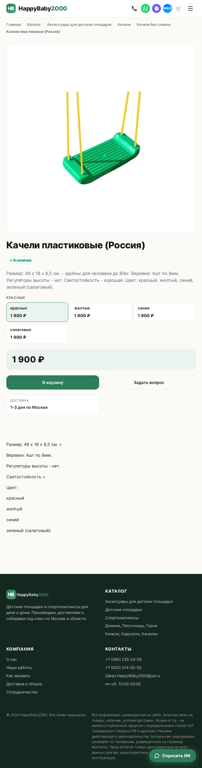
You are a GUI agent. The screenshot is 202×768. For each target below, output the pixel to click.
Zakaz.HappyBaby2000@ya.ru (132, 675)
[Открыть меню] (190, 8)
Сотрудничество (22, 692)
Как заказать (18, 675)
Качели (124, 24)
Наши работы (19, 667)
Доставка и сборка (24, 684)
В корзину (52, 382)
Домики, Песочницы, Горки (131, 625)
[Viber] (156, 8)
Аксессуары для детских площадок (79, 24)
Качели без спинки (153, 24)
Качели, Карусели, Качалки (131, 634)
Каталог (34, 24)
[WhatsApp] (145, 8)
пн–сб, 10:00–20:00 (123, 684)
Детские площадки (123, 609)
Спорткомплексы (122, 618)
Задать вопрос (149, 382)
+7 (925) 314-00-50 (123, 667)
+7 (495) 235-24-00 (123, 659)
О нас (11, 659)
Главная (13, 24)
